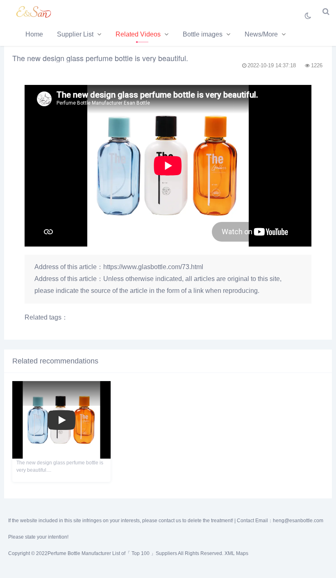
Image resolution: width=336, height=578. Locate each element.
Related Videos (138, 34)
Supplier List (75, 34)
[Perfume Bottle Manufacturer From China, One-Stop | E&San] (35, 11)
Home (34, 34)
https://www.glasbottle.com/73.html (153, 266)
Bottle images (202, 34)
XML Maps (236, 553)
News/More (261, 34)
